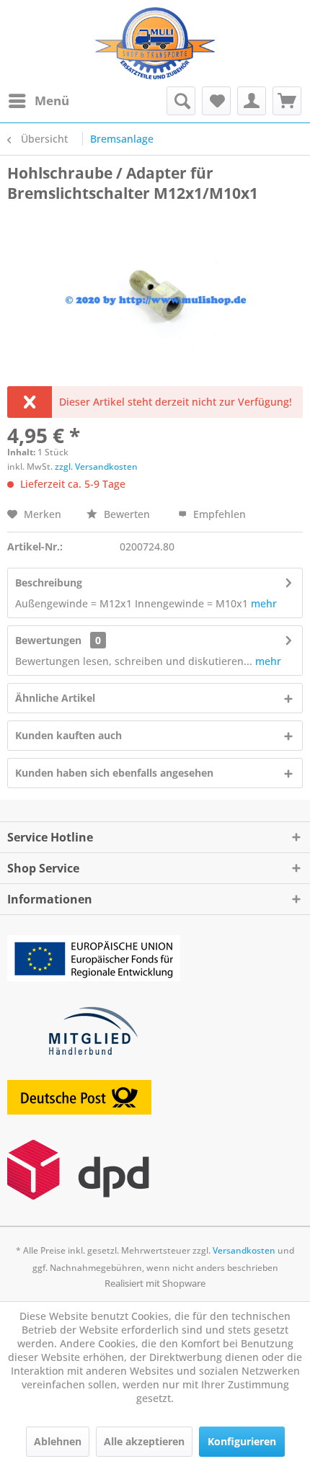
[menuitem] (38, 100)
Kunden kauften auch (68, 735)
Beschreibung (48, 582)
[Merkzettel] (216, 100)
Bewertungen (48, 640)
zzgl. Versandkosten (96, 466)
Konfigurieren (242, 1441)
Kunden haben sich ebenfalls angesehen (114, 773)
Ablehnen (57, 1441)
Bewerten (127, 514)
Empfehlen (218, 514)
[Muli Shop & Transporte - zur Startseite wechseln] (154, 43)
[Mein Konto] (251, 100)
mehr (264, 603)
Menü (52, 100)
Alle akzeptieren (144, 1441)
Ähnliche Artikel (55, 698)
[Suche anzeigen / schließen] (181, 100)
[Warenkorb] (287, 100)
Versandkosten (244, 1250)
